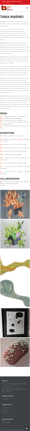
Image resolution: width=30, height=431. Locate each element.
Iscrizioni (5, 412)
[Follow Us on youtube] (8, 422)
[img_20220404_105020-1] (15, 233)
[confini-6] (15, 204)
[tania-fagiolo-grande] (15, 352)
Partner (5, 410)
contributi (5, 399)
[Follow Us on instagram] (6, 422)
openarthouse (7, 391)
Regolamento (6, 407)
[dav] (15, 322)
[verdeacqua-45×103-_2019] (15, 293)
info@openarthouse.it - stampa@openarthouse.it (15, 389)
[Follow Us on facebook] (3, 422)
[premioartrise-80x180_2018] (15, 263)
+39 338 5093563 (8, 387)
